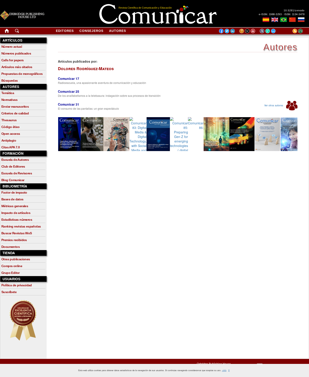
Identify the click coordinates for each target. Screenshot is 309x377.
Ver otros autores (274, 105)
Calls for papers (12, 60)
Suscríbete (9, 292)
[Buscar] (17, 31)
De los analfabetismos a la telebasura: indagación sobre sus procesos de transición (109, 95)
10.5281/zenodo (294, 10)
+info (224, 370)
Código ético (10, 127)
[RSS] (289, 31)
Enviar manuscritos (15, 106)
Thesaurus (9, 120)
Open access (10, 133)
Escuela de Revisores (16, 173)
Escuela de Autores (15, 159)
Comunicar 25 (68, 91)
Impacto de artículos (15, 213)
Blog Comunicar (12, 180)
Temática (7, 93)
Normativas (9, 100)
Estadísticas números (16, 219)
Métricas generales (14, 206)
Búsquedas (9, 80)
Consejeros (91, 31)
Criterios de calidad (15, 113)
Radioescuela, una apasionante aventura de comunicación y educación (102, 83)
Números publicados (16, 53)
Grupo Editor (10, 273)
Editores (65, 31)
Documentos (10, 247)
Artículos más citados (16, 67)
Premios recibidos (14, 240)
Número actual (11, 46)
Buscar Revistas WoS (16, 233)
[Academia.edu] (262, 31)
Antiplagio (8, 140)
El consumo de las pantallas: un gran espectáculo (88, 108)
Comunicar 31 (68, 104)
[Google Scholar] (242, 31)
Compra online (11, 266)
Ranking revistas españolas (21, 226)
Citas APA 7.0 (10, 147)
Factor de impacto (14, 192)
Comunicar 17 (68, 78)
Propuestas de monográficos (22, 74)
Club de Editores (13, 166)
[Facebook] (221, 31)
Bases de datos (12, 199)
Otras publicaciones (15, 259)
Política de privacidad (16, 285)
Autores (117, 31)
